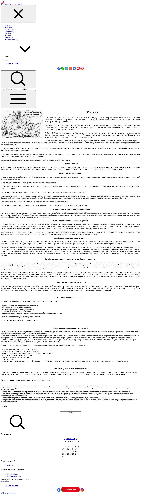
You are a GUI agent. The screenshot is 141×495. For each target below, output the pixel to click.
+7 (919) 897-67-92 (12, 64)
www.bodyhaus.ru (11, 474)
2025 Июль (9, 465)
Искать (25, 89)
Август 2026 (70, 439)
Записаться (70, 489)
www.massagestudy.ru (13, 476)
